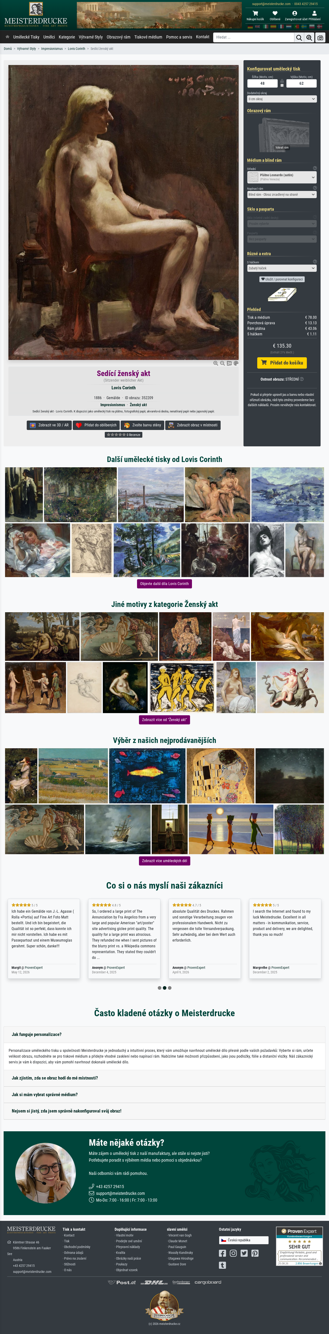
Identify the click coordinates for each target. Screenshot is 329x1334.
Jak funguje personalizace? (37, 1034)
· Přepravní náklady (127, 1247)
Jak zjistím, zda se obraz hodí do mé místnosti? (55, 1078)
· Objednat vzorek (126, 1270)
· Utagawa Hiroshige (180, 1258)
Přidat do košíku (285, 363)
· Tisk (66, 1241)
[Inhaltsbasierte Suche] (309, 37)
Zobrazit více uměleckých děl (164, 861)
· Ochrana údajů (73, 1253)
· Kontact (68, 1235)
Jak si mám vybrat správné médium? (45, 1094)
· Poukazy (121, 1264)
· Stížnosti (69, 1264)
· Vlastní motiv (124, 1235)
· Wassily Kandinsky (180, 1253)
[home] (7, 37)
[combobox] (282, 99)
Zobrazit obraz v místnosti (195, 425)
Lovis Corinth (76, 49)
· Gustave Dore (176, 1264)
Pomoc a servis (179, 37)
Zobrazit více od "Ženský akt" (164, 719)
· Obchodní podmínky (76, 1247)
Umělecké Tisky (26, 37)
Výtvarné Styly (91, 37)
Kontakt (202, 36)
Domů (8, 49)
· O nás (67, 1270)
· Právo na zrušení (74, 1258)
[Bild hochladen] (320, 37)
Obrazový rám (119, 37)
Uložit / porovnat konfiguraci (284, 279)
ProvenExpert (34, 968)
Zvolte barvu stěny (145, 425)
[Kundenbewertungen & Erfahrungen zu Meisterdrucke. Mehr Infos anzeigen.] (299, 1246)
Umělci (49, 37)
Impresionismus (52, 49)
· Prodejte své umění (128, 1241)
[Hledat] (299, 37)
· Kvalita (120, 1253)
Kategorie (67, 37)
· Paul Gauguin (176, 1247)
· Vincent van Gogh (179, 1235)
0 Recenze (133, 435)
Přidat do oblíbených (99, 425)
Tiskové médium (148, 37)
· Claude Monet (177, 1241)
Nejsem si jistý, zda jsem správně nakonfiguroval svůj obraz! (66, 1111)
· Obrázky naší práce (128, 1258)
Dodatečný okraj (257, 93)
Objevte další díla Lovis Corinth (164, 583)
